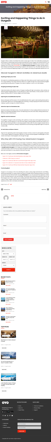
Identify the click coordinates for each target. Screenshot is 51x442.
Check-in (4, 257)
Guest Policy (21, 410)
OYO (3, 23)
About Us (20, 408)
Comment (5, 214)
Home (19, 406)
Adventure (5, 423)
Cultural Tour (6, 335)
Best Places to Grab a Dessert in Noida (10, 281)
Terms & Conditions (38, 406)
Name (5, 225)
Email (5, 233)
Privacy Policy (37, 408)
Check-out (12, 257)
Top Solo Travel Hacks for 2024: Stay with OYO (10, 317)
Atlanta (5, 425)
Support (36, 410)
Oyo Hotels (11, 438)
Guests (4, 262)
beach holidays (6, 427)
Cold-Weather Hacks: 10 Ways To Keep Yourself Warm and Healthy (10, 299)
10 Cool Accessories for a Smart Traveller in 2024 (11, 290)
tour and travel (7, 378)
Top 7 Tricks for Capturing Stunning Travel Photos (10, 308)
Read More (8, 285)
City (3, 251)
